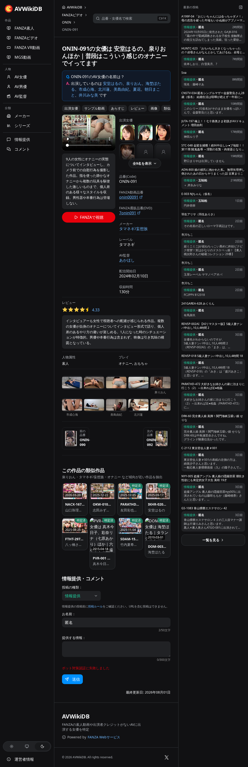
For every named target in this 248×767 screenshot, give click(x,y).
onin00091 (128, 197)
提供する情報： (74, 637)
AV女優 (21, 77)
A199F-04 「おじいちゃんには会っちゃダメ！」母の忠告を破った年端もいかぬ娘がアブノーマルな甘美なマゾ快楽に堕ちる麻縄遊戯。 (212, 18)
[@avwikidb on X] (166, 757)
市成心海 (86, 89)
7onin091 (127, 212)
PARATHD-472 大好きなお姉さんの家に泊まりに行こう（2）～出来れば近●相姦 (213, 386)
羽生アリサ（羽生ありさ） (198, 214)
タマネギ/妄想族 (133, 228)
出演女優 (71, 108)
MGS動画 (23, 57)
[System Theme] (27, 746)
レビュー (137, 108)
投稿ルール (95, 606)
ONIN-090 (85, 442)
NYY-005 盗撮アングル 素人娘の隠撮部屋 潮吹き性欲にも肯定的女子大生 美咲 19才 (213, 478)
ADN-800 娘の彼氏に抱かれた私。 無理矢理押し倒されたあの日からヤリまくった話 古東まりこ (213, 172)
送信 (76, 679)
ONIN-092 (152, 442)
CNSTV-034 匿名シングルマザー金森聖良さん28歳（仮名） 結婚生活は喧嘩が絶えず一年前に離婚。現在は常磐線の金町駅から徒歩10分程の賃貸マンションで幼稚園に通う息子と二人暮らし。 (212, 95)
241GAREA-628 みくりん (197, 304)
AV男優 (21, 86)
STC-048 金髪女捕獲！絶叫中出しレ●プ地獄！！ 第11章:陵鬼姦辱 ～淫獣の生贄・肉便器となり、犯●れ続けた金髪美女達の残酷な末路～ (213, 147)
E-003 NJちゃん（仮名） (197, 194)
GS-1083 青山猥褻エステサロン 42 (204, 508)
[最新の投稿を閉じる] (240, 7)
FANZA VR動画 (27, 47)
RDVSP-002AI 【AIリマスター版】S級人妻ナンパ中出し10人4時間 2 (211, 326)
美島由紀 (121, 89)
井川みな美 (88, 95)
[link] (70, 29)
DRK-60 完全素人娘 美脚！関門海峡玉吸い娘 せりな (212, 418)
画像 (154, 108)
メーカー (22, 116)
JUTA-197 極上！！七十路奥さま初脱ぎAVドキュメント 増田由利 (213, 123)
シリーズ (22, 125)
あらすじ (117, 108)
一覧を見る (210, 540)
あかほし (127, 260)
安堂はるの (112, 83)
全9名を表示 (142, 163)
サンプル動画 (94, 108)
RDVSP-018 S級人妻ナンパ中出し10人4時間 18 (212, 356)
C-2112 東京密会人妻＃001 (199, 448)
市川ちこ (187, 235)
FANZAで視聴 (91, 217)
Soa (183, 73)
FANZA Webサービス (104, 737)
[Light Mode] (11, 746)
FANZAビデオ (26, 37)
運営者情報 (24, 759)
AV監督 (21, 96)
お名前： (69, 614)
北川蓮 (104, 89)
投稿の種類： (72, 587)
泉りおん (134, 83)
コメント (22, 149)
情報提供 (22, 139)
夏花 (137, 89)
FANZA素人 (24, 28)
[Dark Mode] (42, 746)
